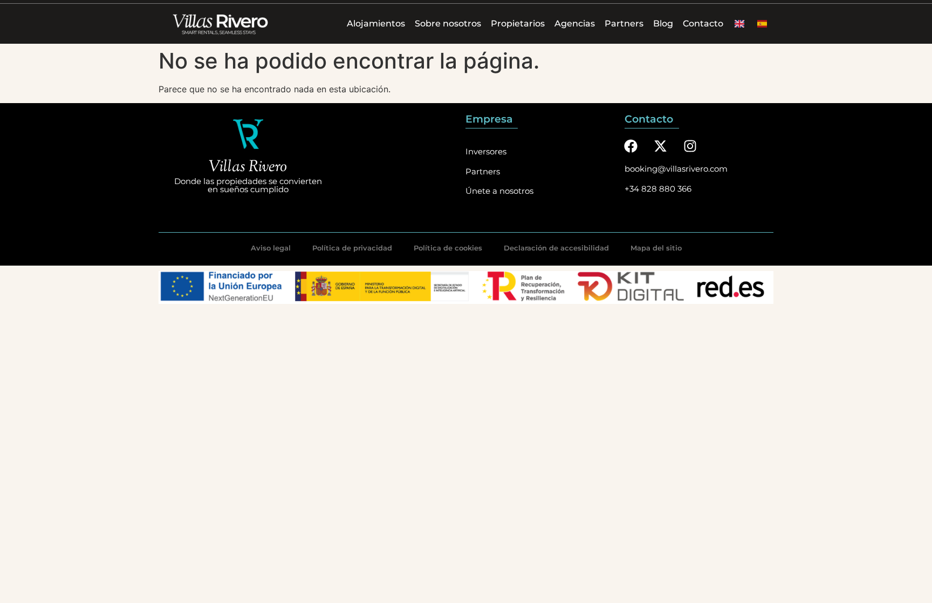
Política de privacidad (352, 247)
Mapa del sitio (656, 247)
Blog (663, 23)
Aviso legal (271, 247)
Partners (624, 23)
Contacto (703, 23)
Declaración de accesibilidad (556, 247)
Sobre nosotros (448, 23)
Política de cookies (448, 247)
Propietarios (518, 23)
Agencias (574, 23)
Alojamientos (376, 23)
